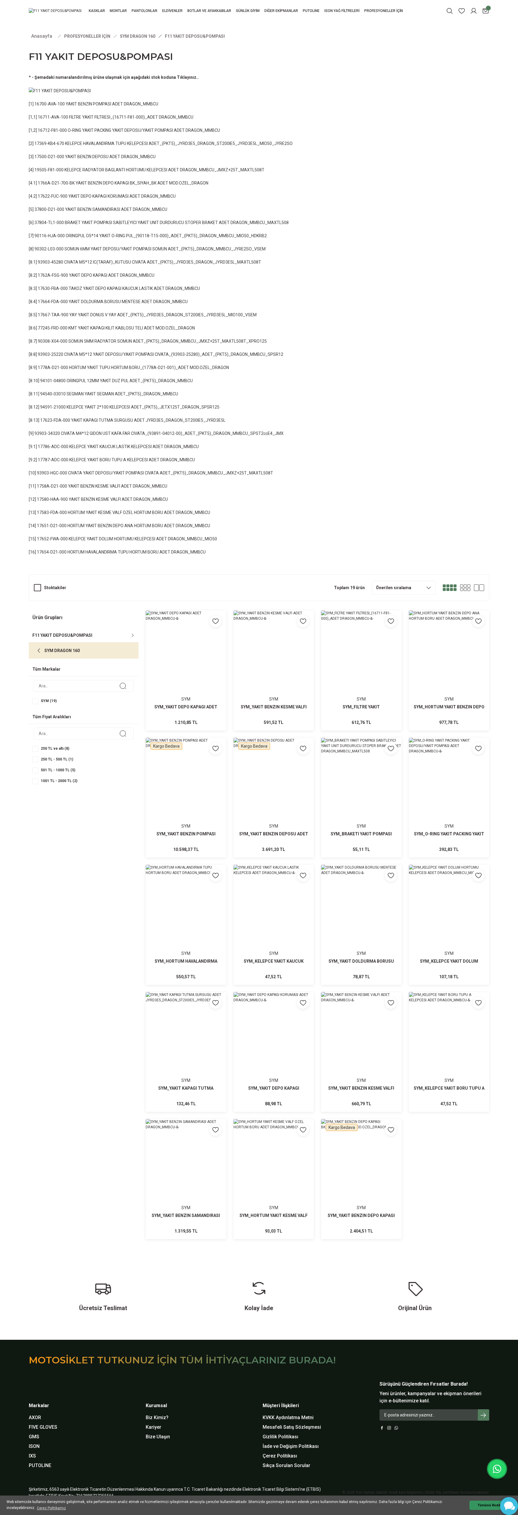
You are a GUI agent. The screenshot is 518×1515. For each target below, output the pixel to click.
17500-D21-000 (49, 156)
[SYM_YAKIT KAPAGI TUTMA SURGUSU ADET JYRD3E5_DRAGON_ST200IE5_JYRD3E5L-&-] (186, 1052)
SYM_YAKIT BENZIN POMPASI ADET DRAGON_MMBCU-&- (186, 834)
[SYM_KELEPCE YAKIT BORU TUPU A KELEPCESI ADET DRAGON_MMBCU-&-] (449, 1052)
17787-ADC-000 (53, 459)
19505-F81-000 (49, 169)
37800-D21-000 (49, 209)
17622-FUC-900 (52, 196)
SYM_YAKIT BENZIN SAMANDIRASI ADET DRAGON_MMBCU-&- (186, 1216)
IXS (32, 1456)
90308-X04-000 (52, 341)
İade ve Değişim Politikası (291, 1446)
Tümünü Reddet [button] (491, 1505)
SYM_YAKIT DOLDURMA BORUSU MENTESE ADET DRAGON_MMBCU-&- (361, 961)
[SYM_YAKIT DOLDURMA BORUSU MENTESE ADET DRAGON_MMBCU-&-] (361, 925)
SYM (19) (49, 701)
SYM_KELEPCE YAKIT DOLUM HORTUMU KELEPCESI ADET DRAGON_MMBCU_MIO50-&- (449, 961)
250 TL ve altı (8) (55, 748)
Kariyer (153, 1427)
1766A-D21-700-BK (56, 183)
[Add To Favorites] (216, 621)
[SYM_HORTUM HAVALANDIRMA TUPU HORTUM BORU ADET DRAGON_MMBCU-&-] (186, 925)
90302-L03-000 (49, 249)
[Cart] (485, 11)
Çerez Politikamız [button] (51, 1508)
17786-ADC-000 (53, 446)
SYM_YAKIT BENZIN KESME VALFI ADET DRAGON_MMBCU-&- (274, 707)
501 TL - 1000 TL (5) (58, 770)
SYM (185, 699)
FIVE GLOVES (43, 1427)
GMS (34, 1437)
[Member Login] (473, 11)
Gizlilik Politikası (280, 1437)
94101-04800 (53, 380)
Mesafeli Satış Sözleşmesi (292, 1427)
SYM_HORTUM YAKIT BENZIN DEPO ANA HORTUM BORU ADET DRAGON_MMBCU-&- (449, 707)
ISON (34, 1446)
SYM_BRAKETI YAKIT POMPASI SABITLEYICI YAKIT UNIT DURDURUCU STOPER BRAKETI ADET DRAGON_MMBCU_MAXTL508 (361, 834)
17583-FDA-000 (52, 512)
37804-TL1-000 (49, 222)
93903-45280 (50, 262)
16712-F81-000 (52, 130)
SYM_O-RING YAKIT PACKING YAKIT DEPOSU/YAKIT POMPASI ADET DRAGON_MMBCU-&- (449, 834)
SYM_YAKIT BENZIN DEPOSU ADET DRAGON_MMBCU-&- (273, 834)
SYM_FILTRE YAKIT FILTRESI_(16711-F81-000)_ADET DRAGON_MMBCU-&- (361, 707)
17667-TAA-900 (53, 314)
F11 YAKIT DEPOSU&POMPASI (195, 36)
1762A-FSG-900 (53, 275)
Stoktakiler (55, 587)
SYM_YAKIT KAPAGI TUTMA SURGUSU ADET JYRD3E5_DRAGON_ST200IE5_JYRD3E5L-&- (186, 1088)
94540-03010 (53, 393)
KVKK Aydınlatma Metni (288, 1417)
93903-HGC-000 (52, 473)
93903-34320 (47, 433)
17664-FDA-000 (53, 301)
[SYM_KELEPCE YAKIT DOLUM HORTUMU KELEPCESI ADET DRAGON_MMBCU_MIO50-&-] (449, 925)
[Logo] (55, 11)
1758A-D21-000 (52, 486)
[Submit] (483, 1415)
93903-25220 (50, 354)
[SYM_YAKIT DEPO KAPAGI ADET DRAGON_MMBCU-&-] (186, 670)
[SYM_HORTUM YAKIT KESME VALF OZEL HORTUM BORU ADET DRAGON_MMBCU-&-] (274, 1179)
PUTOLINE (40, 1465)
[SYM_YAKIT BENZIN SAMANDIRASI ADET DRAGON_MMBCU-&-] (186, 1179)
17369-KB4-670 (49, 143)
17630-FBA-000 (53, 288)
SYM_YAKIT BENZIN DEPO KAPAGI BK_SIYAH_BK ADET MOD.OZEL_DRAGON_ (361, 1216)
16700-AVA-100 (49, 104)
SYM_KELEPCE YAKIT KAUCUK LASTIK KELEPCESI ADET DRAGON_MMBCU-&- (274, 961)
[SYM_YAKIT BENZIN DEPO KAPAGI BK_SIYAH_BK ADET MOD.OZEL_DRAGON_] (361, 1179)
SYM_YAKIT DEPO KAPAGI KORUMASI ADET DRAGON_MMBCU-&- (273, 1088)
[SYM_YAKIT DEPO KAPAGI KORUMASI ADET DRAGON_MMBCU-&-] (274, 1052)
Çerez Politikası (280, 1456)
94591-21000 (53, 407)
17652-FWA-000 (52, 538)
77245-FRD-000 (52, 328)
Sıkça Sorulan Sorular (286, 1465)
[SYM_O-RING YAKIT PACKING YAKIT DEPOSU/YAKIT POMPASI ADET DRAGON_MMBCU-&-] (449, 798)
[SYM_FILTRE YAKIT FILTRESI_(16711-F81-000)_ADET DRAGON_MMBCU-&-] (361, 670)
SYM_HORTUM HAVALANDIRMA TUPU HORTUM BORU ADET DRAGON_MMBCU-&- (186, 961)
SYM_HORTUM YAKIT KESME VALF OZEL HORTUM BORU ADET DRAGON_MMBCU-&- (274, 1216)
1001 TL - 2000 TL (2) (59, 781)
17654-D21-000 (52, 552)
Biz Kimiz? (157, 1417)
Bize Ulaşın (158, 1437)
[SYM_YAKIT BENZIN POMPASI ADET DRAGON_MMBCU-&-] (186, 798)
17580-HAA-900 (52, 499)
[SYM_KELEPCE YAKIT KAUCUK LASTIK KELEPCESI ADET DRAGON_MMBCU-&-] (274, 925)
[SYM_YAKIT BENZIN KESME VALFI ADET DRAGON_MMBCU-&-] (274, 670)
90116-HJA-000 (49, 235)
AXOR (35, 1417)
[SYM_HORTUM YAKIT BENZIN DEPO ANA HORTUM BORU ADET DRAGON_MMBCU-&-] (449, 670)
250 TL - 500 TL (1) (57, 759)
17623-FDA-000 (55, 420)
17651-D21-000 (52, 525)
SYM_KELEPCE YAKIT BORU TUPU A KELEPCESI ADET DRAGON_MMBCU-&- (449, 1088)
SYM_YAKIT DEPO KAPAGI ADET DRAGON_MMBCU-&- (185, 707)
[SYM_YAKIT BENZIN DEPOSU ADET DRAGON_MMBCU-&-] (274, 798)
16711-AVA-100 (53, 117)
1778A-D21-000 (53, 367)
